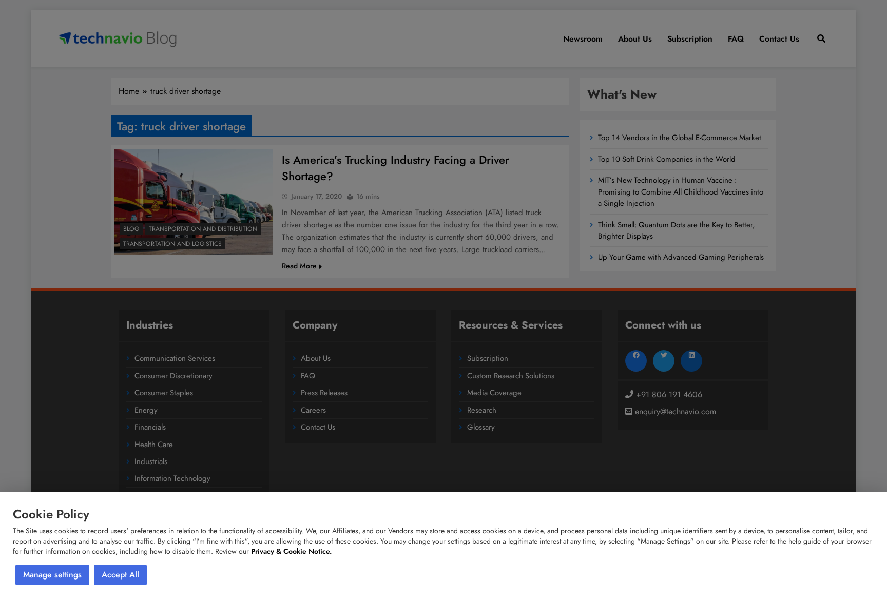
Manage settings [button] (52, 575)
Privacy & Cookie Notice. (291, 551)
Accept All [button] (120, 575)
